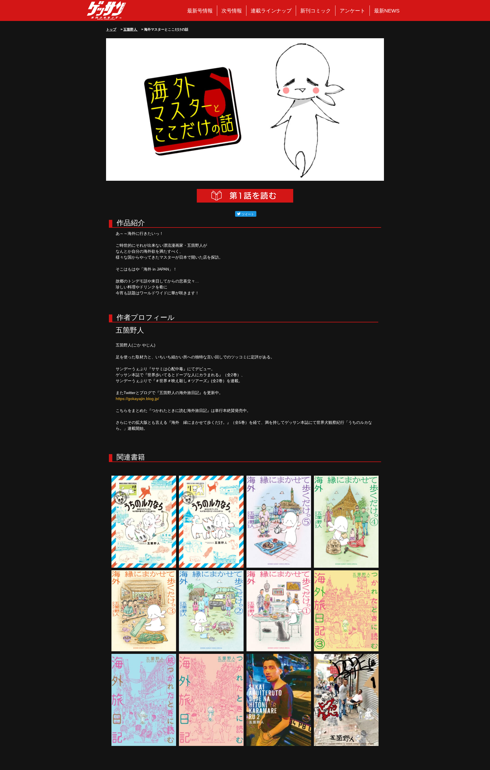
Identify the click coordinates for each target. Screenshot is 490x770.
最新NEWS (387, 11)
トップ (111, 29)
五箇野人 (130, 29)
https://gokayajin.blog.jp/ (137, 398)
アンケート (352, 11)
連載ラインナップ (271, 11)
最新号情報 (200, 11)
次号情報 (231, 11)
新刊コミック (315, 11)
